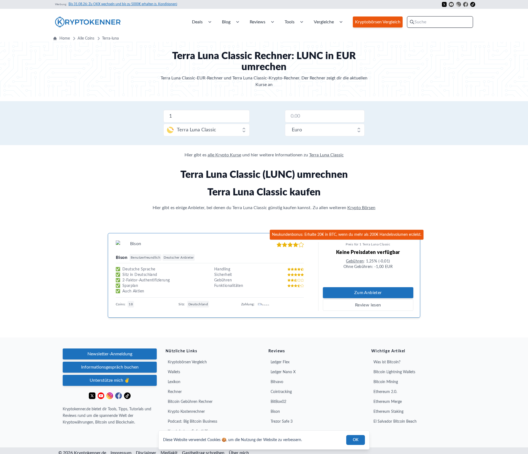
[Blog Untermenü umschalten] (238, 22)
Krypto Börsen (361, 208)
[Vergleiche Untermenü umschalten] (341, 22)
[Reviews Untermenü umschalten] (272, 22)
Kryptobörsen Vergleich (187, 362)
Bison (275, 412)
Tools (290, 22)
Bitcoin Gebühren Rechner (190, 402)
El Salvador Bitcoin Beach (395, 421)
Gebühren (355, 261)
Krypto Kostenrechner (186, 412)
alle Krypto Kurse (224, 155)
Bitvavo (277, 382)
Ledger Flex (280, 362)
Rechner (175, 392)
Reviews (257, 22)
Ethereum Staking (388, 412)
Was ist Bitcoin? (386, 362)
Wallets (174, 372)
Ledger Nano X (283, 372)
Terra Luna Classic (326, 155)
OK (355, 440)
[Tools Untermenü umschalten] (302, 22)
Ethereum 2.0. (385, 392)
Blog (226, 22)
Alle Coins (86, 38)
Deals (197, 22)
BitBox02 (278, 402)
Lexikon (174, 382)
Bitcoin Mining (385, 382)
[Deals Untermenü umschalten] (210, 22)
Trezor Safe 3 (282, 421)
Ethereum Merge (387, 402)
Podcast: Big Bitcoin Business (192, 421)
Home (64, 38)
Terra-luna (110, 38)
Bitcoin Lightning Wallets (394, 372)
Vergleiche (324, 22)
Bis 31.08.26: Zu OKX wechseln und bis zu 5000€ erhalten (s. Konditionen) (122, 4)
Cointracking (281, 392)
